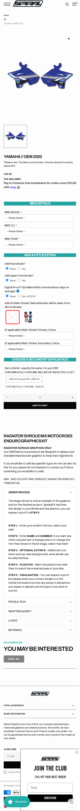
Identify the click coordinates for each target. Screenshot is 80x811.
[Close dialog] (74, 752)
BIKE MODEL (12, 212)
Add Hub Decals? (15, 263)
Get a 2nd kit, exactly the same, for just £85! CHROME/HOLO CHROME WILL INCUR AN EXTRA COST (35, 372)
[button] (8, 4)
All (5, 19)
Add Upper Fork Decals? (19, 275)
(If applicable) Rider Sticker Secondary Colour (32, 343)
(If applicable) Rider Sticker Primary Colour (30, 329)
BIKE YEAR (11, 238)
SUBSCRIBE (47, 798)
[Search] (64, 4)
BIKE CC (10, 225)
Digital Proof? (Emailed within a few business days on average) (37, 289)
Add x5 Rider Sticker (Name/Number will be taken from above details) (37, 305)
